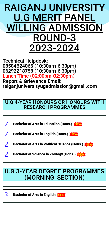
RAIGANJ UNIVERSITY (54, 28)
